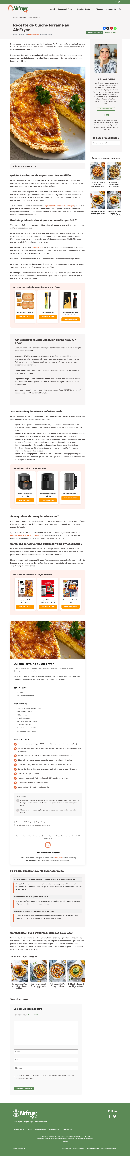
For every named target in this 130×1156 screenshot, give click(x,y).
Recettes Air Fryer (65, 9)
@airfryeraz (58, 858)
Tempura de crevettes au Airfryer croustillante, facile (98, 184)
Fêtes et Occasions (40, 1129)
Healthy (29, 1129)
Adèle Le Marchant (33, 34)
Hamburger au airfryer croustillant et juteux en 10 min (98, 213)
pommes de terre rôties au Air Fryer (25, 535)
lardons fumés (37, 248)
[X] (108, 28)
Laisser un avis (110, 32)
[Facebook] (104, 28)
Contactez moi (111, 9)
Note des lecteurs (21, 1015)
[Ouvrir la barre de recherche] (120, 9)
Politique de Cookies (78, 1148)
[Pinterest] (118, 1)
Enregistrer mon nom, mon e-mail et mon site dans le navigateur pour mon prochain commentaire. (45, 1076)
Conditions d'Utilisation (92, 1148)
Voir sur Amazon (25, 317)
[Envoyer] (118, 143)
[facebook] (116, 1)
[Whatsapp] (115, 28)
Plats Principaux (34, 17)
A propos (99, 9)
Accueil (52, 9)
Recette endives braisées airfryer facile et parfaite (114, 184)
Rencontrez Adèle (106, 109)
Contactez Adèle (68, 1129)
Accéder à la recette (95, 32)
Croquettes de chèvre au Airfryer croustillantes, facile (114, 213)
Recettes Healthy (84, 9)
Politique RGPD (66, 1148)
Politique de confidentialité (108, 1148)
